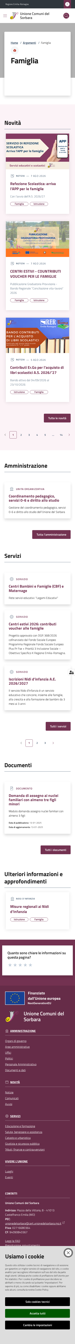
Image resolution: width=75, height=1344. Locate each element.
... (54, 436)
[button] (66, 15)
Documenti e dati (15, 1070)
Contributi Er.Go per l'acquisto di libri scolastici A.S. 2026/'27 (37, 370)
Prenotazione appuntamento (22, 1245)
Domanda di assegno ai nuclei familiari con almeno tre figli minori (33, 799)
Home (14, 43)
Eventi (9, 1177)
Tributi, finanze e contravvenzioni (25, 1149)
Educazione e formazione (20, 1126)
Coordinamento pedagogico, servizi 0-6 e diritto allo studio (34, 498)
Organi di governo (15, 1041)
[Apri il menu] (5, 16)
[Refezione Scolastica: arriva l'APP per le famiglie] (37, 151)
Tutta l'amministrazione (51, 534)
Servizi (15, 1116)
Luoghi (9, 1171)
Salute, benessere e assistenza (23, 1132)
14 (62, 436)
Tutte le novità (57, 418)
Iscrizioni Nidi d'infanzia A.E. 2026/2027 (32, 681)
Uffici (8, 1052)
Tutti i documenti (55, 850)
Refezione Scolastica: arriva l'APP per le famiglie (33, 186)
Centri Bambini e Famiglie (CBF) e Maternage (36, 588)
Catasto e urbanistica (18, 1138)
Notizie (9, 1092)
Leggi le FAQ (12, 1241)
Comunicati (12, 1098)
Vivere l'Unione (16, 1161)
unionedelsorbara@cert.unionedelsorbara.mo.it (33, 1223)
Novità (15, 1082)
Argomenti (29, 43)
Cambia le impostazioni (37, 1325)
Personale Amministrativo (20, 1064)
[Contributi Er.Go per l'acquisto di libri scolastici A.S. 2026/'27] (37, 335)
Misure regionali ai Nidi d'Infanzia (29, 909)
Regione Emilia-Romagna (17, 4)
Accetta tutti (38, 1313)
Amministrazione (23, 1031)
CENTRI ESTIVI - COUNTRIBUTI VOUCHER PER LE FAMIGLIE (35, 274)
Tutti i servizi (58, 726)
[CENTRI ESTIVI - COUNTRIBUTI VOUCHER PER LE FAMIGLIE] (37, 239)
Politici (9, 1058)
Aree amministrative (17, 1047)
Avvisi (8, 1104)
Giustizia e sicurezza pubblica (22, 1143)
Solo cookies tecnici (37, 1301)
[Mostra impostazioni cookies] (71, 672)
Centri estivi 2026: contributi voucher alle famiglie (32, 626)
